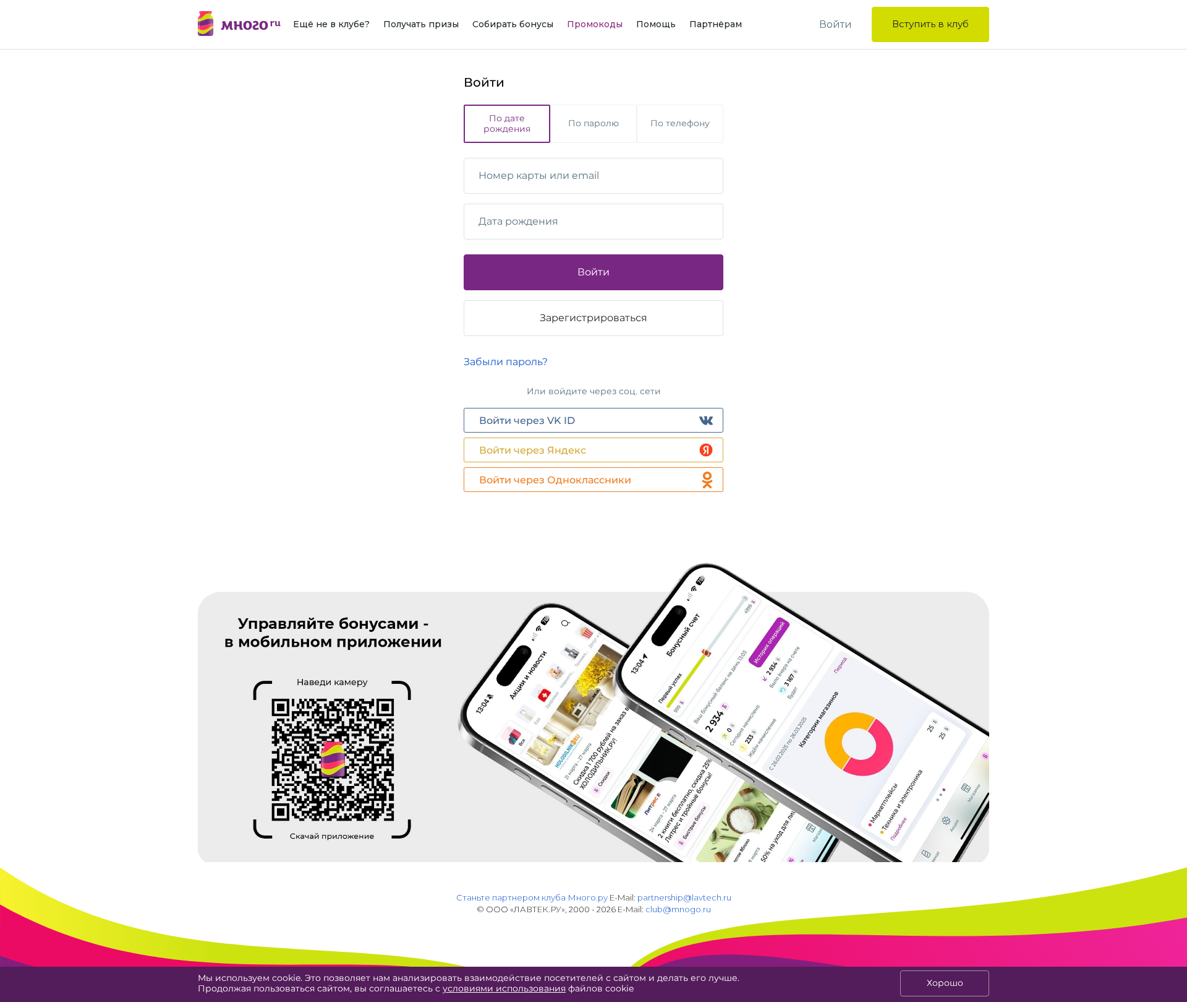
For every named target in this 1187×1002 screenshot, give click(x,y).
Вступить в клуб (930, 24)
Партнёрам (715, 24)
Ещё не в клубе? (331, 24)
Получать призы (421, 24)
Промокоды (595, 24)
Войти (835, 24)
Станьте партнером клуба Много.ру (532, 897)
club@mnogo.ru (678, 909)
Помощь (656, 24)
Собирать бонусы (512, 24)
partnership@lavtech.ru (684, 897)
